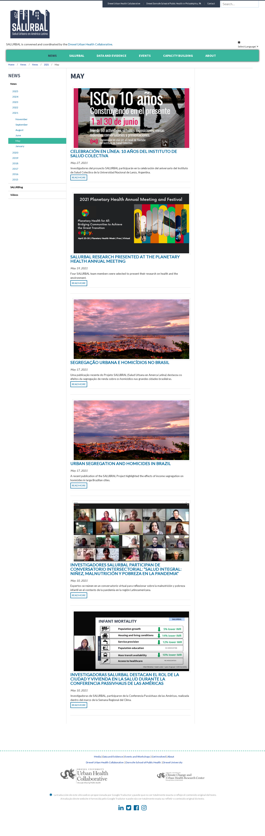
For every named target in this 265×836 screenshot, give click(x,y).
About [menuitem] (210, 55)
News (23, 64)
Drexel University (172, 762)
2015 (15, 179)
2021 (46, 64)
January (20, 146)
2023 (15, 102)
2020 (15, 152)
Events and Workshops (137, 756)
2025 (15, 91)
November (22, 119)
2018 (15, 163)
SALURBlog (16, 187)
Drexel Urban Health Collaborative (90, 44)
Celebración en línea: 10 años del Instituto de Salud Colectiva (123, 153)
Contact (211, 3)
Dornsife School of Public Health (143, 762)
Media (97, 756)
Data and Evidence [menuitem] (111, 55)
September (22, 124)
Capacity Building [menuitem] (178, 55)
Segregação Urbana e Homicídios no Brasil (119, 362)
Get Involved (159, 756)
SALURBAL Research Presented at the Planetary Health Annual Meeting (125, 258)
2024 (15, 96)
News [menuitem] (52, 55)
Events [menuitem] (145, 55)
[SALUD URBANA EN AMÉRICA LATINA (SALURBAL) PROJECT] (47, 37)
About (170, 756)
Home (11, 64)
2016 (15, 174)
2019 (15, 157)
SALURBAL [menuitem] (76, 55)
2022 (15, 107)
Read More (79, 177)
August (19, 130)
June (18, 135)
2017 (15, 168)
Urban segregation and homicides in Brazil (120, 463)
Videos (14, 194)
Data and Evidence (113, 756)
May (18, 140)
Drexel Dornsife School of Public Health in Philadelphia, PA (173, 3)
